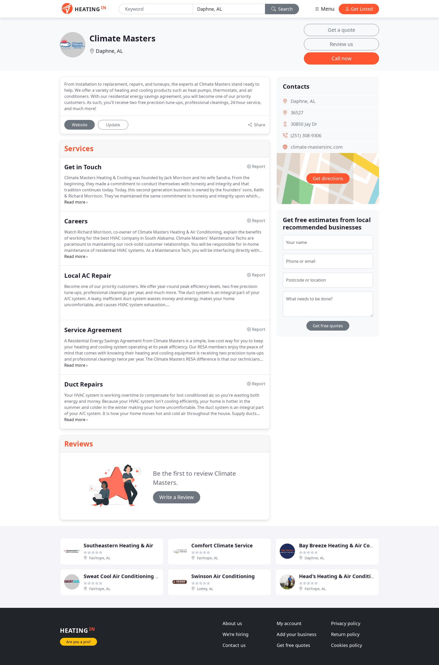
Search (285, 9)
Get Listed (361, 9)
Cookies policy (346, 645)
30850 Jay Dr (304, 124)
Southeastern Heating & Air (118, 545)
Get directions (328, 178)
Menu (327, 8)
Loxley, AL (205, 588)
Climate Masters (122, 38)
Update (113, 125)
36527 (297, 113)
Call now (342, 58)
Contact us (234, 645)
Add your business (297, 634)
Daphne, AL (109, 51)
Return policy (345, 634)
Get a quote (341, 29)
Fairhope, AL (99, 557)
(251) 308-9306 (306, 135)
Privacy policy (345, 623)
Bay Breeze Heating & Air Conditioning (347, 545)
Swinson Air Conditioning (223, 576)
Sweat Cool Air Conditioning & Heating (132, 576)
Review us (341, 44)
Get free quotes (328, 326)
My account (289, 623)
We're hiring (235, 634)
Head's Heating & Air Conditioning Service (351, 576)
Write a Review (176, 497)
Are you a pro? (78, 641)
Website (79, 125)
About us (232, 623)
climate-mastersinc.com (317, 147)
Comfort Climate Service (222, 545)
